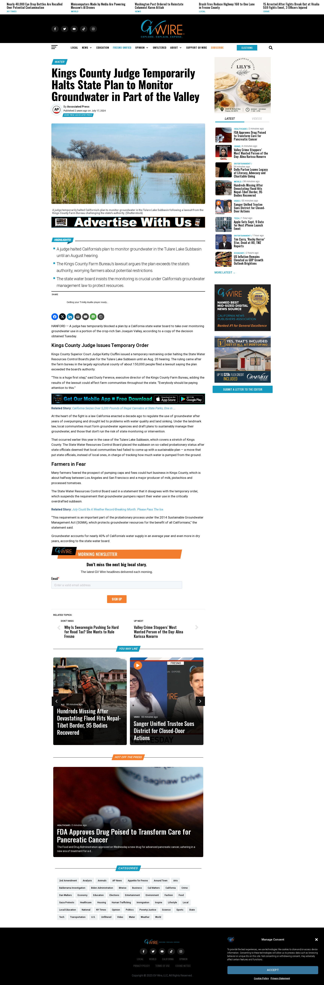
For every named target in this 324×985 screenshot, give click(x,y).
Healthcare (63, 825)
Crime (215, 11)
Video (137, 717)
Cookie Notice (183, 966)
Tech (236, 218)
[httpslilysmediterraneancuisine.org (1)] (242, 112)
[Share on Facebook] (54, 316)
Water (59, 62)
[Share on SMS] (93, 316)
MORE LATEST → (225, 272)
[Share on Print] (77, 316)
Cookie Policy (261, 978)
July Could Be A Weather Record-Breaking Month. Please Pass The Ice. (118, 509)
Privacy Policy (141, 966)
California (168, 959)
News (87, 11)
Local (151, 11)
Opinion (183, 959)
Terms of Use (162, 966)
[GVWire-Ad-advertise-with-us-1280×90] (128, 226)
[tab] (229, 119)
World (24, 11)
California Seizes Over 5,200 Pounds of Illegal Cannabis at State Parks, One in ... (124, 408)
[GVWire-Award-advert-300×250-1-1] (242, 330)
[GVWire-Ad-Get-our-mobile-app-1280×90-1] (128, 403)
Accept (273, 970)
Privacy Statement (280, 978)
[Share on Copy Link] (101, 316)
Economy (239, 253)
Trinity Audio (86, 302)
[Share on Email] (85, 316)
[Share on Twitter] (62, 316)
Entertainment (242, 164)
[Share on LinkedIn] (70, 316)
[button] (316, 939)
